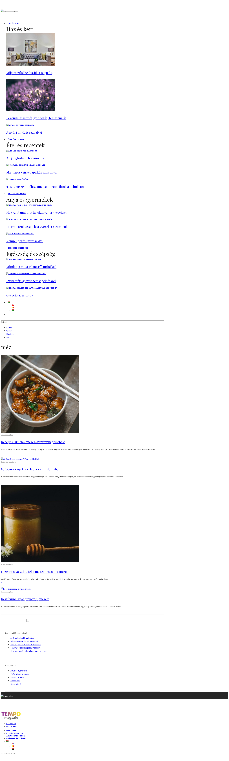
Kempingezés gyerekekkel (24, 241)
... (1, 452)
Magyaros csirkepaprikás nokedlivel (31, 172)
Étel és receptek (16, 139)
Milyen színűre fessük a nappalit (29, 73)
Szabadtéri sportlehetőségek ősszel (31, 281)
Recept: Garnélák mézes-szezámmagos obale (33, 442)
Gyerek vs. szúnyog (19, 295)
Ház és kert (13, 23)
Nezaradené (15, 684)
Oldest (9, 330)
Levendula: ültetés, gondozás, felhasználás (36, 118)
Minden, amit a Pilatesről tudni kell (31, 266)
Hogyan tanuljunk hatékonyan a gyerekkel (36, 212)
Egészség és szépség (18, 248)
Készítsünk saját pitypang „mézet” (25, 599)
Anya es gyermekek (17, 194)
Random (10, 334)
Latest (9, 327)
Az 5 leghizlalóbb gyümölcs (25, 158)
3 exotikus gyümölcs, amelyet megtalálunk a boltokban (45, 186)
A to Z (9, 337)
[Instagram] (8, 317)
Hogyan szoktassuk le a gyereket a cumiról (36, 226)
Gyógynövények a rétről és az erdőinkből (30, 469)
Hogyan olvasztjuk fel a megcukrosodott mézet (34, 571)
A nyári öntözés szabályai (24, 132)
